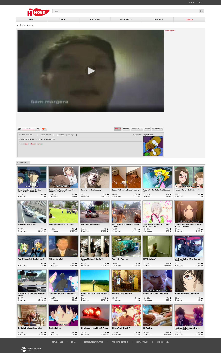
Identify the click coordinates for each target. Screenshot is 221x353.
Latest (63, 20)
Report (126, 129)
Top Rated (95, 20)
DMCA (73, 342)
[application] (91, 71)
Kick (26, 144)
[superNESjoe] (153, 146)
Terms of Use (57, 342)
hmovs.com (37, 348)
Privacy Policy (142, 342)
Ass (39, 144)
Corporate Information (93, 342)
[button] (90, 71)
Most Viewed (126, 20)
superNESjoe (148, 135)
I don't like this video (38, 129)
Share (147, 129)
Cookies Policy (163, 342)
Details (118, 129)
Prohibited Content (120, 342)
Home (31, 20)
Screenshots (137, 129)
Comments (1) (157, 129)
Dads (33, 144)
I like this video (19, 129)
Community (158, 20)
